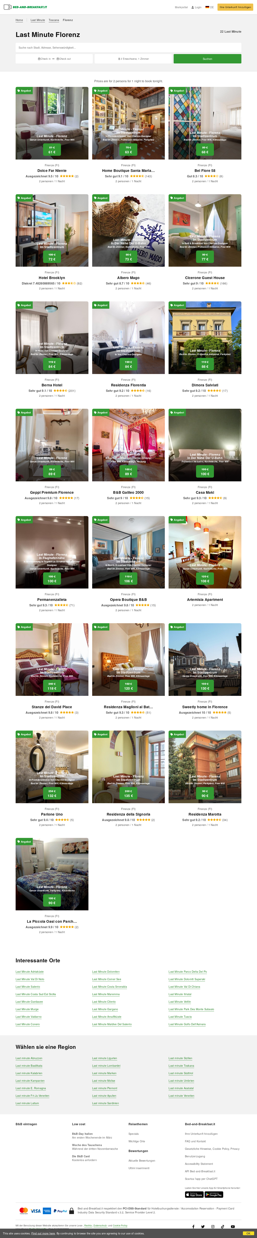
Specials (133, 1134)
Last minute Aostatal (181, 1088)
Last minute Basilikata (29, 1065)
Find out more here (43, 1233)
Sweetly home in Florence (205, 706)
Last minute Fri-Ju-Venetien (32, 1095)
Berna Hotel (52, 385)
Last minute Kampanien (30, 1080)
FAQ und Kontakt (195, 1141)
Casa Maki (205, 492)
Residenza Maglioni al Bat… (128, 706)
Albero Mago (128, 277)
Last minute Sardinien (105, 1103)
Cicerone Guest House (205, 277)
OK (248, 1233)
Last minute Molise (103, 1080)
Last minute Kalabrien (29, 1073)
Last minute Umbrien (181, 1080)
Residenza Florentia (128, 385)
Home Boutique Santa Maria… (128, 170)
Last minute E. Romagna (31, 1088)
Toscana (54, 20)
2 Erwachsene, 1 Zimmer (135, 58)
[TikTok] (222, 1226)
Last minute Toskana (181, 1065)
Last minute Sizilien (180, 1058)
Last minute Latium (27, 1103)
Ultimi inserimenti (139, 1168)
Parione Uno (52, 814)
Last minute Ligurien (104, 1058)
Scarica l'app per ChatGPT (201, 1179)
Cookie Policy (120, 1225)
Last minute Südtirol (181, 1073)
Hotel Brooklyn (52, 277)
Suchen (207, 59)
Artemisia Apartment (205, 599)
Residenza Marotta (205, 814)
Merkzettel (181, 7)
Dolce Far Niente (52, 170)
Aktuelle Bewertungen (141, 1160)
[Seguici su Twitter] (203, 1226)
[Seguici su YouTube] (233, 1226)
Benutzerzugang (195, 1156)
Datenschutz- (100, 1225)
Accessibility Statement (199, 1164)
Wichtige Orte (136, 1141)
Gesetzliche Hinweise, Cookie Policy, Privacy (212, 1149)
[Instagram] (212, 1226)
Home (19, 20)
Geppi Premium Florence (52, 492)
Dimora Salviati (205, 385)
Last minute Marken (104, 1073)
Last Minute (38, 20)
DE (212, 7)
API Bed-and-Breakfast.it (200, 1171)
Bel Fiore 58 (205, 170)
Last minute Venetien (181, 1095)
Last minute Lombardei (106, 1065)
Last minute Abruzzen (29, 1058)
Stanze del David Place (52, 706)
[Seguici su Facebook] (194, 1226)
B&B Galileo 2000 (128, 492)
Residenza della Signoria (129, 814)
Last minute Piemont (104, 1088)
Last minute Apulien (104, 1095)
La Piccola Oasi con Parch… (52, 921)
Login (198, 7)
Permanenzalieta (52, 599)
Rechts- (88, 1225)
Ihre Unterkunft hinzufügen (235, 7)
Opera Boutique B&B (128, 599)
